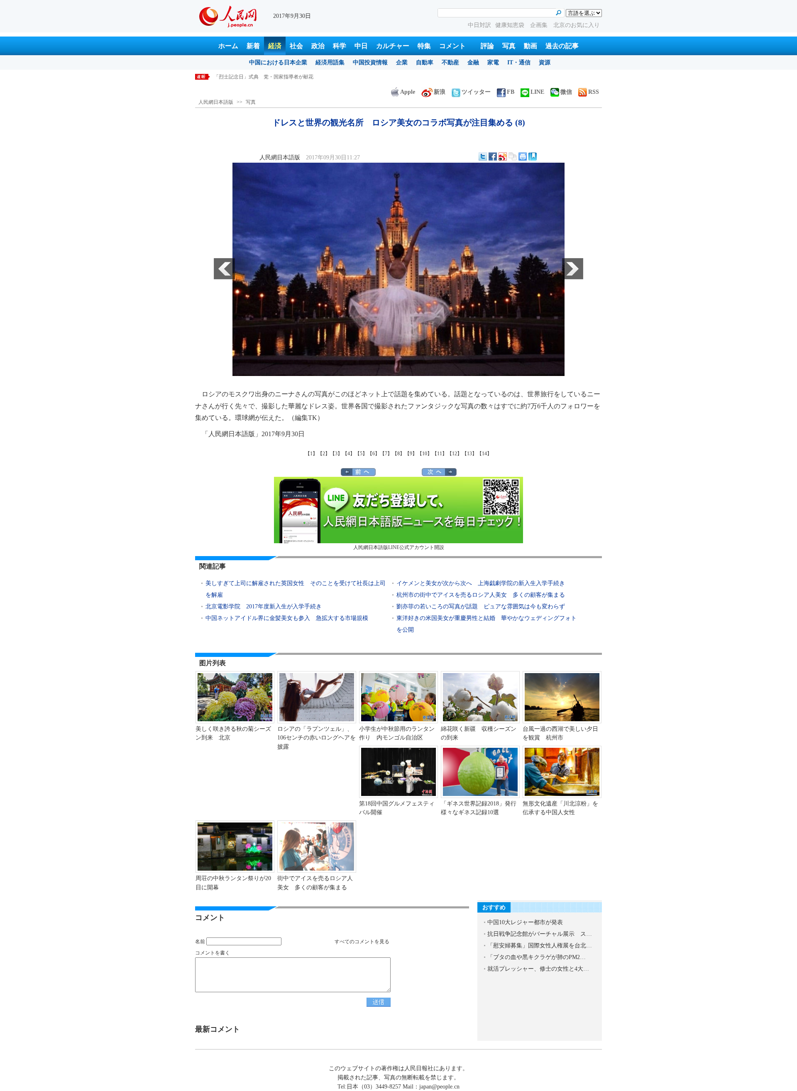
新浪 (439, 92)
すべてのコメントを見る (362, 942)
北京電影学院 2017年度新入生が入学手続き (263, 606)
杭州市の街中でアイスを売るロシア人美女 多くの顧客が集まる (480, 595)
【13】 (469, 453)
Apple (407, 92)
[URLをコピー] (513, 156)
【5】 (361, 453)
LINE (537, 92)
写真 (509, 45)
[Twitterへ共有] (483, 156)
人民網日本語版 (215, 102)
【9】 (411, 453)
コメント (452, 45)
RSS (593, 92)
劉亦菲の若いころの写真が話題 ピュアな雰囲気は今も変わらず (480, 606)
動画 (530, 45)
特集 (424, 45)
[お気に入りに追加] (532, 156)
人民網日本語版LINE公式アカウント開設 (398, 547)
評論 (487, 45)
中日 (361, 45)
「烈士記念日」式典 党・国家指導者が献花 (263, 77)
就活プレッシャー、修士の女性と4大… (538, 969)
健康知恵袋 (510, 25)
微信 (566, 92)
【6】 (373, 453)
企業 (402, 62)
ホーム (228, 45)
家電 (493, 62)
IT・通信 (519, 62)
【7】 (386, 453)
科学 (339, 45)
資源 (544, 62)
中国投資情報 (370, 62)
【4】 (348, 453)
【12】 (454, 453)
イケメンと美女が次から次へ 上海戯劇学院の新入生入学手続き (480, 583)
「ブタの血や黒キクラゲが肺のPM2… (536, 957)
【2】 (324, 453)
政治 (318, 45)
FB (510, 92)
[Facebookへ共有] (493, 156)
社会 (296, 45)
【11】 (439, 453)
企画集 (539, 25)
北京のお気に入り (576, 25)
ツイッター (476, 92)
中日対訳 (479, 25)
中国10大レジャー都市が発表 (525, 922)
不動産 (450, 62)
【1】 (311, 453)
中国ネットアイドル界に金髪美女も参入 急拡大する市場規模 (286, 618)
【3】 (336, 453)
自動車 (424, 62)
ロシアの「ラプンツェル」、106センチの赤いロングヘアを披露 (316, 738)
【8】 (398, 453)
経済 (274, 45)
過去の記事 (562, 45)
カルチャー (392, 45)
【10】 (424, 453)
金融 (473, 62)
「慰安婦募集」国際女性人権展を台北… (539, 945)
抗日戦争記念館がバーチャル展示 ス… (539, 934)
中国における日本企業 (278, 62)
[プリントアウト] (522, 156)
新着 (253, 45)
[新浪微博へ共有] (503, 156)
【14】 (484, 453)
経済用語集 (330, 62)
